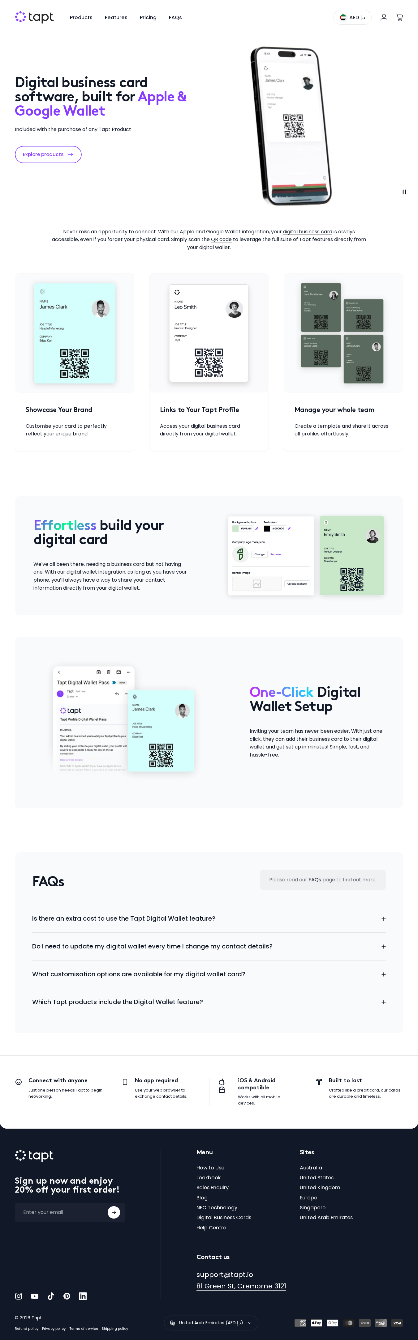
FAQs (314, 879)
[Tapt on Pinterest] (67, 1296)
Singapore (312, 1208)
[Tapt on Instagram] (18, 1296)
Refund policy (26, 1328)
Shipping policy (115, 1328)
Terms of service (83, 1328)
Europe (308, 1198)
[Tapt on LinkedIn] (83, 1296)
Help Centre (211, 1228)
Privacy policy (54, 1328)
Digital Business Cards (223, 1218)
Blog (202, 1198)
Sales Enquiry (212, 1188)
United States (317, 1178)
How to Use (210, 1168)
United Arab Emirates (326, 1218)
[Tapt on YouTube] (34, 1296)
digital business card (307, 231)
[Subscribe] (114, 1212)
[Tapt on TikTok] (50, 1296)
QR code (221, 239)
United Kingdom (320, 1188)
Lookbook (208, 1178)
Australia (311, 1168)
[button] (404, 191)
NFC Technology (216, 1208)
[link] (74, 333)
